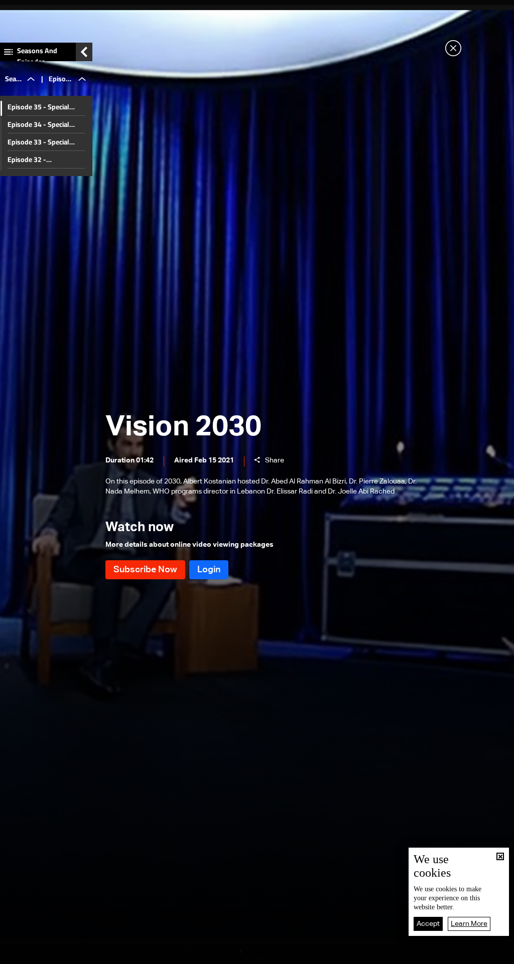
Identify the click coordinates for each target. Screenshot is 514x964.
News (167, 953)
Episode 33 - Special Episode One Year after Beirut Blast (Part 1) (42, 142)
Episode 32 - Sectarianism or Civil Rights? (38, 159)
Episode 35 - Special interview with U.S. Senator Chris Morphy (41, 107)
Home (57, 953)
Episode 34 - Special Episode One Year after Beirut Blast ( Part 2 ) (42, 124)
